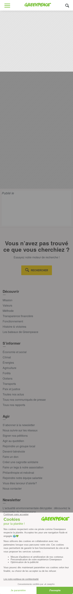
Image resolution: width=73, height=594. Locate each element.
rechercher (39, 270)
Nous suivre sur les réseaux (20, 430)
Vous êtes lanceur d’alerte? (20, 483)
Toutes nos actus (13, 394)
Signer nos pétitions (15, 436)
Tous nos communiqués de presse (24, 400)
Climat (7, 357)
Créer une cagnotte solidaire (20, 462)
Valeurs (7, 305)
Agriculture (9, 368)
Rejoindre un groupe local (19, 446)
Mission (7, 300)
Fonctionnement (13, 321)
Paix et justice (11, 389)
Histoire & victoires (14, 327)
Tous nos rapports (14, 405)
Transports (9, 384)
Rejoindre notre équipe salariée (22, 478)
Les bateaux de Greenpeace (20, 332)
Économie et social (15, 352)
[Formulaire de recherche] (67, 5)
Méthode (8, 311)
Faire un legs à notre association (23, 467)
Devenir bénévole (14, 451)
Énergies (8, 362)
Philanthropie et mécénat (18, 473)
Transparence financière (18, 316)
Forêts (7, 373)
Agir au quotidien (13, 441)
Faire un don (10, 457)
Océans (7, 378)
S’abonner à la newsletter (19, 425)
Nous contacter (12, 488)
